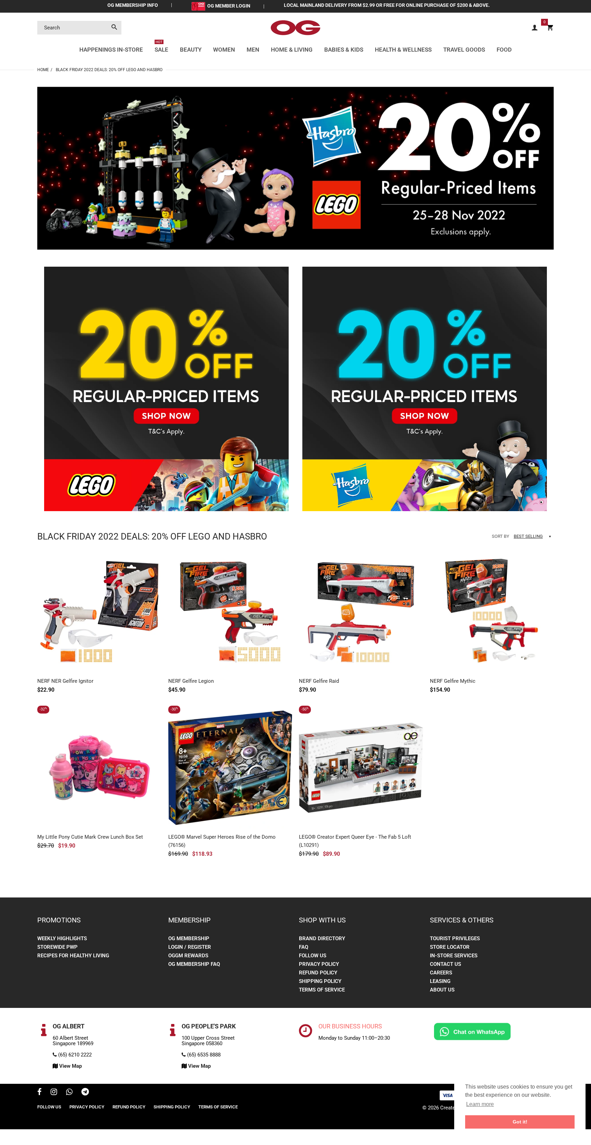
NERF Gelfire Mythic (452, 681)
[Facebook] (39, 1093)
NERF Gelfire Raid (319, 681)
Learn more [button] (480, 1104)
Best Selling (528, 536)
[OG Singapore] (295, 27)
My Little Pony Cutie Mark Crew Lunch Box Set (90, 837)
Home (43, 69)
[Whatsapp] (69, 1093)
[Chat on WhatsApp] (472, 1031)
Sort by (500, 536)
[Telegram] (85, 1093)
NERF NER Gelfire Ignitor (65, 681)
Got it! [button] (520, 1121)
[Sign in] (534, 28)
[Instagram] (54, 1093)
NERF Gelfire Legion (191, 681)
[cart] (550, 28)
